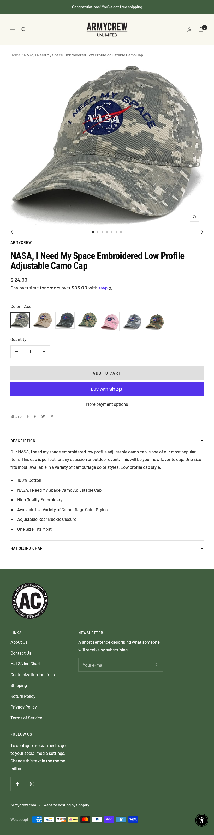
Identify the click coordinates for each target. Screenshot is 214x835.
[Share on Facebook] (28, 416)
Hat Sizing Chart (27, 548)
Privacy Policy (23, 706)
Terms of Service (26, 717)
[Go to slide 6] (116, 232)
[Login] (189, 29)
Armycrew (21, 242)
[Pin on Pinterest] (35, 416)
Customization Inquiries (32, 674)
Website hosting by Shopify (66, 804)
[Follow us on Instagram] (32, 784)
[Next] (201, 232)
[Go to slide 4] (107, 232)
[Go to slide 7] (121, 232)
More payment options (107, 404)
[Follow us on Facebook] (17, 784)
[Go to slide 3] (102, 232)
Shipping (18, 685)
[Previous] (12, 232)
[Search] (23, 29)
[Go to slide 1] (93, 232)
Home (15, 55)
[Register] (155, 665)
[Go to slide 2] (97, 232)
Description (22, 441)
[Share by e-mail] (52, 416)
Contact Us (20, 652)
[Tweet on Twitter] (43, 416)
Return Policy (22, 696)
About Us (19, 641)
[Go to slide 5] (111, 232)
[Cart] (201, 29)
